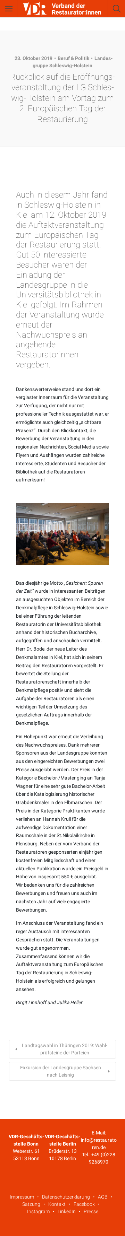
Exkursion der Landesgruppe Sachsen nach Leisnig (60, 1071)
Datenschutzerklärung (66, 1197)
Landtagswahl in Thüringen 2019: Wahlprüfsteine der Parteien (64, 1049)
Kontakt (57, 1204)
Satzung (31, 1204)
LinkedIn (67, 1211)
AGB (103, 1197)
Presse (91, 1211)
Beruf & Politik (73, 58)
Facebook (84, 1204)
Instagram (38, 1211)
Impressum (22, 1197)
